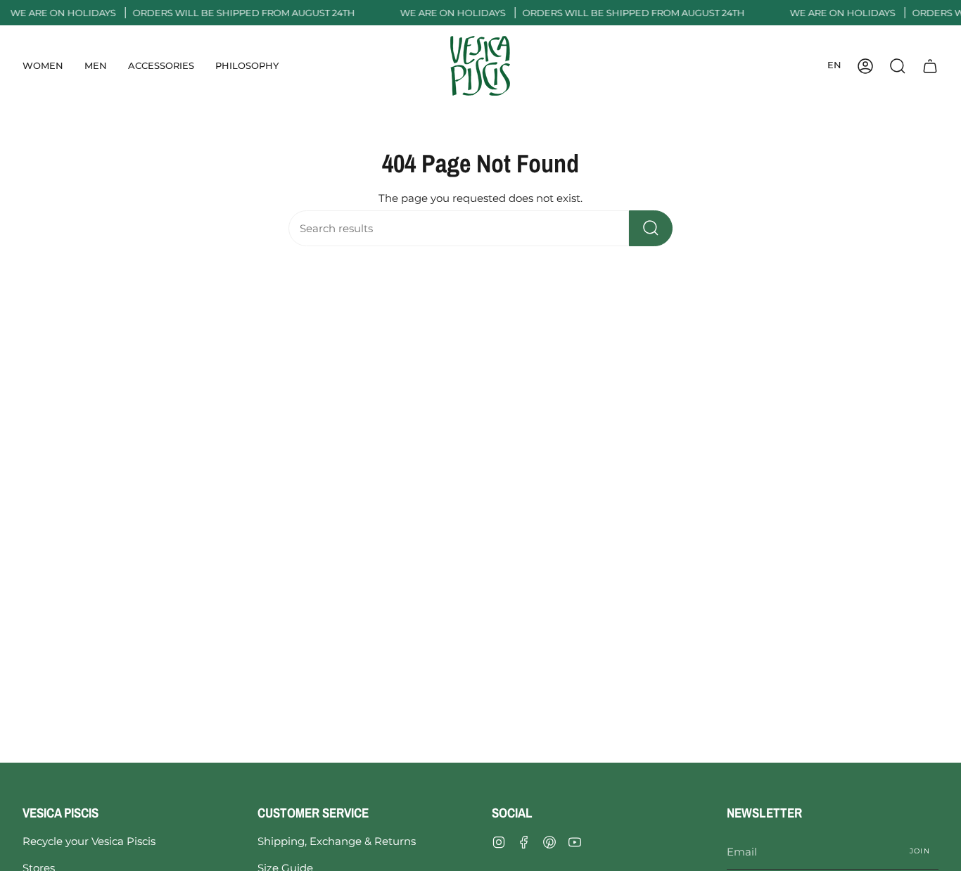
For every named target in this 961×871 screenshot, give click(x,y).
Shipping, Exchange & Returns (336, 841)
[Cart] (930, 66)
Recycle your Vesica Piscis (89, 841)
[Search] (651, 228)
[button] (43, 66)
